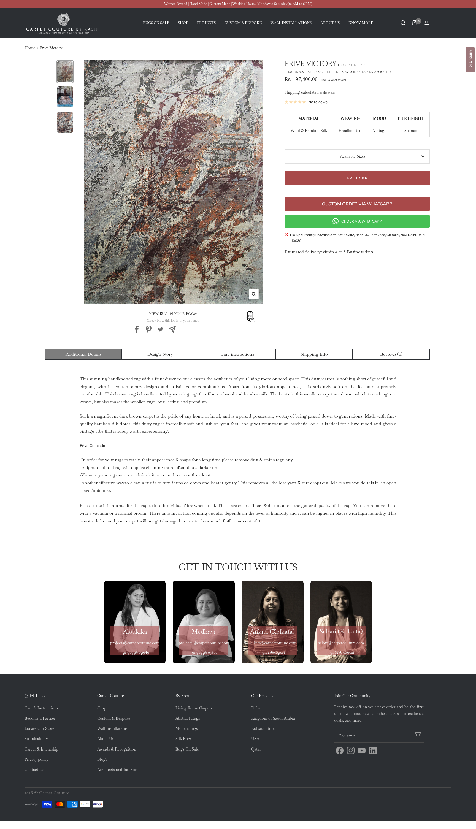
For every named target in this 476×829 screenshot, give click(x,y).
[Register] (417, 735)
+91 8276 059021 (341, 652)
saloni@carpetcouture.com (341, 642)
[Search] (403, 22)
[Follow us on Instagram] (350, 750)
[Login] (426, 23)
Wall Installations (112, 728)
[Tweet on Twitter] (160, 329)
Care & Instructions (41, 708)
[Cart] (415, 22)
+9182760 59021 (272, 652)
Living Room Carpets (193, 708)
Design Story (160, 354)
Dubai (256, 708)
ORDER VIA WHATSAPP (361, 221)
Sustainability (36, 738)
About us (330, 22)
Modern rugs (186, 728)
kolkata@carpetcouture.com (272, 642)
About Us (105, 738)
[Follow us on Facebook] (339, 750)
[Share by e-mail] (172, 329)
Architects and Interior (116, 769)
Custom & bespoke (243, 22)
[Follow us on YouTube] (361, 750)
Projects (206, 22)
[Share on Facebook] (136, 329)
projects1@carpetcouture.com (204, 642)
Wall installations (291, 22)
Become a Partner (40, 718)
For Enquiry (470, 60)
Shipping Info (314, 354)
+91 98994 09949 (135, 652)
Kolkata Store (263, 728)
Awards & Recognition (116, 749)
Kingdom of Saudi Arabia (273, 718)
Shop (183, 22)
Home (30, 47)
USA (255, 738)
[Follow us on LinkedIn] (372, 750)
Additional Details (83, 354)
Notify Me (357, 178)
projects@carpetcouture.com (134, 642)
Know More (360, 22)
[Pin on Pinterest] (148, 329)
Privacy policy (36, 759)
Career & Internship (41, 749)
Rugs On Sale (187, 749)
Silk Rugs (183, 738)
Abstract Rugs (187, 718)
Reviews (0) (391, 354)
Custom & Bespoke (113, 718)
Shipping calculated (302, 92)
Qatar (256, 749)
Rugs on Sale (156, 22)
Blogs (102, 759)
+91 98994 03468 (203, 652)
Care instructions (237, 354)
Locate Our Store (39, 728)
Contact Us (34, 769)
